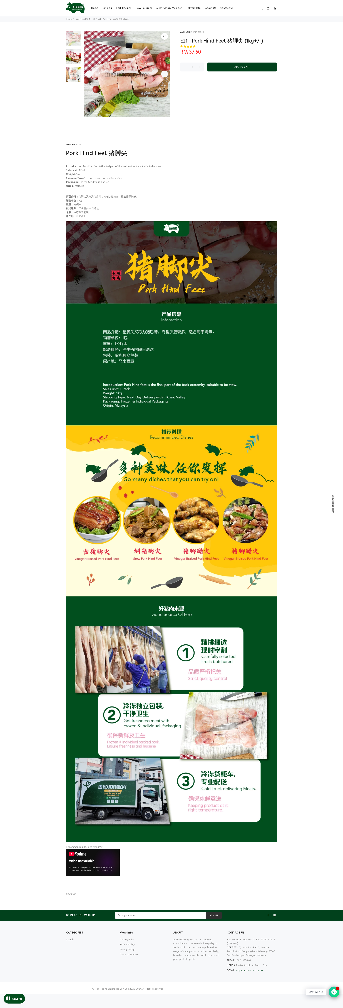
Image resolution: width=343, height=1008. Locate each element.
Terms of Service (129, 955)
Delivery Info (127, 940)
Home (69, 19)
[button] (188, 47)
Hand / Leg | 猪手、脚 (85, 19)
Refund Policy (127, 945)
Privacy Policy (127, 950)
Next (164, 74)
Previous (89, 74)
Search (70, 940)
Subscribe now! (333, 504)
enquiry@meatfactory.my (249, 970)
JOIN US (213, 915)
